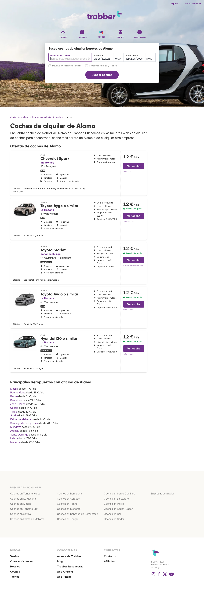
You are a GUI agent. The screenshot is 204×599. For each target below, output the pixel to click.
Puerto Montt (18, 392)
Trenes (14, 576)
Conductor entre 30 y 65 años (103, 66)
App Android (65, 571)
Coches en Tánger (67, 519)
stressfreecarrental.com (133, 266)
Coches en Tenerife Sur (23, 508)
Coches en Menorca (68, 508)
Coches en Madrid (20, 503)
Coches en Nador (114, 519)
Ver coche (133, 166)
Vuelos (14, 556)
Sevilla (14, 415)
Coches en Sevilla (20, 514)
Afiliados (109, 561)
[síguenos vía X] (164, 575)
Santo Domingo (19, 434)
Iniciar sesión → (193, 3)
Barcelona (16, 400)
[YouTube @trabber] (171, 575)
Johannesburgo (50, 254)
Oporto (14, 407)
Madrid (14, 388)
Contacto (110, 556)
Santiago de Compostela (24, 423)
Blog (60, 561)
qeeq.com (127, 172)
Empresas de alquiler (162, 493)
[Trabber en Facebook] (159, 575)
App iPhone (64, 576)
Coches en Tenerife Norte (25, 493)
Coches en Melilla (114, 503)
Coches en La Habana (23, 498)
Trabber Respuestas (70, 566)
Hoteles (15, 566)
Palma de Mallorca (20, 419)
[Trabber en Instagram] (153, 575)
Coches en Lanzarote (116, 498)
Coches (15, 571)
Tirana (14, 411)
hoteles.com (128, 221)
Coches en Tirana (67, 503)
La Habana (47, 209)
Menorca (15, 442)
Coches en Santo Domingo (119, 493)
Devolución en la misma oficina (66, 66)
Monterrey (47, 162)
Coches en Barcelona (69, 493)
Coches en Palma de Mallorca (27, 519)
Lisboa (14, 438)
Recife (14, 396)
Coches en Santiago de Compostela (77, 514)
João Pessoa (18, 404)
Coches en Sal (112, 514)
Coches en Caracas (68, 498)
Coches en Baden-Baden (118, 508)
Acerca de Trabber (69, 556)
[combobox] (70, 57)
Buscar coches (102, 74)
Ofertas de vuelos (21, 561)
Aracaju (14, 430)
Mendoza (15, 426)
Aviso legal (156, 567)
